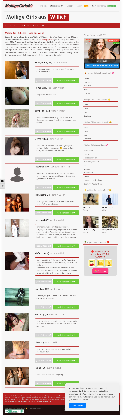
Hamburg (88, 82)
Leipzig (87, 93)
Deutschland (18, 26)
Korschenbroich (90, 158)
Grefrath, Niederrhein (93, 184)
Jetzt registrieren (103, 6)
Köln (86, 89)
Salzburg (87, 116)
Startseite (43, 6)
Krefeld (87, 165)
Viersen (87, 169)
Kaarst (86, 154)
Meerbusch (88, 172)
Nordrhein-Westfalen (32, 26)
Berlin (86, 78)
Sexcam (82, 6)
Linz (85, 112)
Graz (86, 108)
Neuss (86, 176)
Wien (86, 104)
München (87, 86)
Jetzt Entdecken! (43, 80)
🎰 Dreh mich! (100, 271)
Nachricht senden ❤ (66, 80)
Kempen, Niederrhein (93, 180)
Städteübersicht (56, 6)
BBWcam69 (21, 408)
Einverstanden (77, 405)
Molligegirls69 (48, 39)
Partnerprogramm (35, 408)
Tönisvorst (88, 150)
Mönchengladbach (91, 161)
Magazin (70, 6)
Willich (64, 62)
